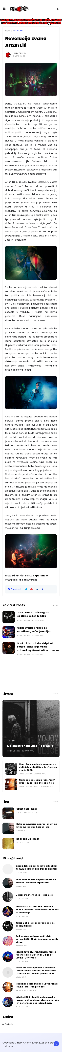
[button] (48, 589)
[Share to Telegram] (42, 589)
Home (8, 30)
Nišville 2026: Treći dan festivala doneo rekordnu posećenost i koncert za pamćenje (37, 909)
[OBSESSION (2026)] (8, 813)
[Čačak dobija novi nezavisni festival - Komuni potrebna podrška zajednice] (7, 869)
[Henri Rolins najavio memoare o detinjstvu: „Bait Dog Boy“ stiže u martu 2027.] (11, 769)
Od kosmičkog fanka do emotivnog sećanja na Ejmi (34, 629)
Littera (11, 740)
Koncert (18, 30)
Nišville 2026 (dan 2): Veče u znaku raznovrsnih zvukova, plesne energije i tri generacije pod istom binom (37, 1000)
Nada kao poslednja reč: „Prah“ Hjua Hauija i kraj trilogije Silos (37, 781)
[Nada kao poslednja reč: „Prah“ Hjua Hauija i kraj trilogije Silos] (11, 784)
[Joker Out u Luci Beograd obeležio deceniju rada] (8, 617)
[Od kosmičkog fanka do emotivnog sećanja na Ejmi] (8, 632)
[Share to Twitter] (26, 589)
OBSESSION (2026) (26, 809)
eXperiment (40, 575)
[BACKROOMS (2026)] (8, 843)
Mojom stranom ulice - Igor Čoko (30, 746)
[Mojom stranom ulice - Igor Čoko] (31, 728)
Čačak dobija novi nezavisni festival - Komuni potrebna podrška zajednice (37, 867)
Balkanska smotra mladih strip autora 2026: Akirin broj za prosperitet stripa (38, 939)
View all (56, 605)
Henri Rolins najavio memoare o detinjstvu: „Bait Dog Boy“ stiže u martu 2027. (38, 767)
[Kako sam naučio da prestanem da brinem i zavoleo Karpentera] (8, 828)
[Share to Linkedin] (37, 589)
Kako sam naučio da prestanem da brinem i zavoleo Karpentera (36, 825)
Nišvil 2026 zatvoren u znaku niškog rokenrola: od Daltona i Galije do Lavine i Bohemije (36, 954)
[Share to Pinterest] (31, 589)
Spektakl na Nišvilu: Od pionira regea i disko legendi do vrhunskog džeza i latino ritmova (38, 647)
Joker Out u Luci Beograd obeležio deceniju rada (33, 614)
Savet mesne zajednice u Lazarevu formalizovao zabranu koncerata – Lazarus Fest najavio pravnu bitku (36, 970)
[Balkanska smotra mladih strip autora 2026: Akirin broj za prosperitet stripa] (7, 941)
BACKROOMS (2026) (27, 839)
